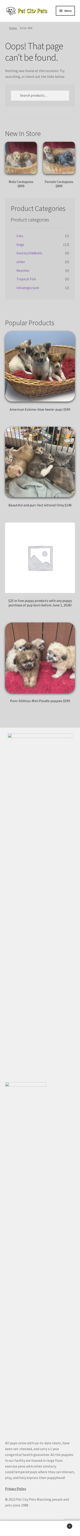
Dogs (20, 244)
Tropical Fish (26, 279)
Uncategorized (27, 287)
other (20, 261)
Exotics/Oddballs (29, 253)
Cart (61, 1524)
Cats (19, 236)
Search (40, 1528)
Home (13, 28)
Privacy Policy (15, 1488)
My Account (13, 1528)
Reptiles (22, 270)
